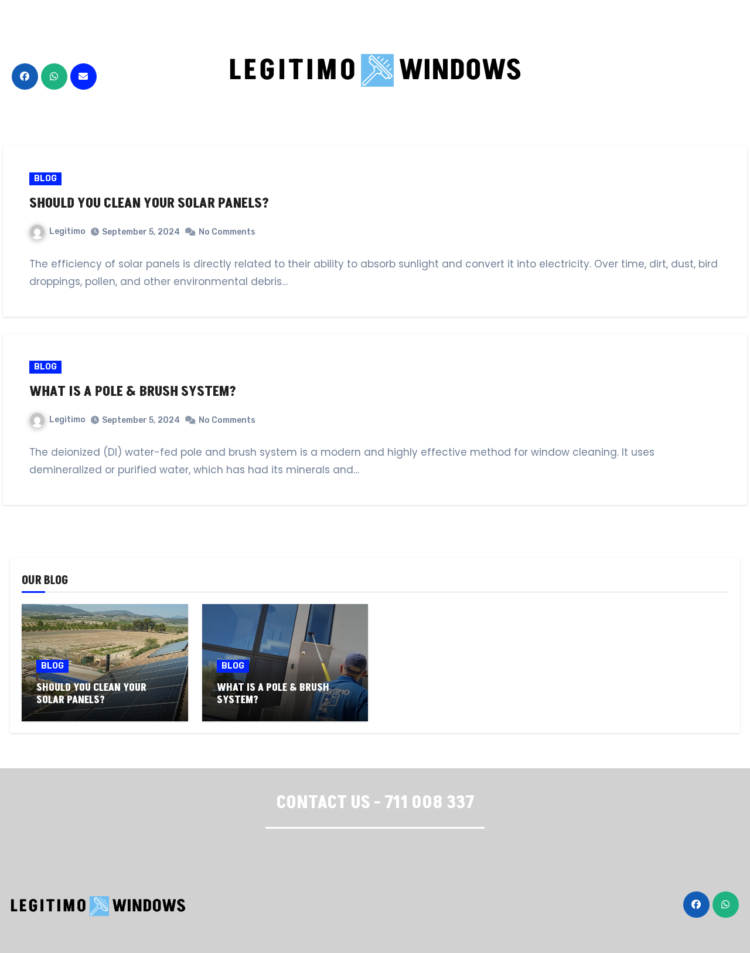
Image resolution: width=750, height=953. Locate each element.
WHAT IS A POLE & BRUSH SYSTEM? (132, 391)
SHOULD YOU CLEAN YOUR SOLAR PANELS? (149, 203)
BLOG (45, 179)
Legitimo (67, 231)
